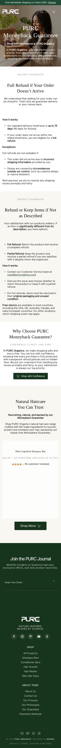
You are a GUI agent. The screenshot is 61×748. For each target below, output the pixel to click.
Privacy (14, 743)
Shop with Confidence (33, 376)
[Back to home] (10, 11)
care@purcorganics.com (21, 274)
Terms (24, 743)
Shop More (28, 525)
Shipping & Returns (40, 743)
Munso (50, 739)
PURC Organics (22, 739)
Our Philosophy (30, 704)
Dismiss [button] (52, 2)
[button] (41, 11)
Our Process (30, 700)
